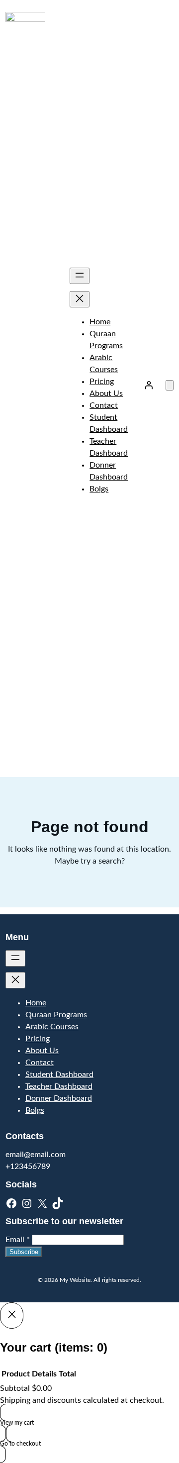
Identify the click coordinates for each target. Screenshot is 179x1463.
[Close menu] (80, 299)
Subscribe (23, 1252)
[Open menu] (80, 276)
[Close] (11, 1315)
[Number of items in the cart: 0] (170, 385)
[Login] (149, 385)
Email (17, 1240)
